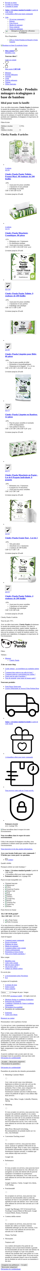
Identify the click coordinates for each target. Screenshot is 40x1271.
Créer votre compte (11, 963)
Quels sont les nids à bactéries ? (15, 676)
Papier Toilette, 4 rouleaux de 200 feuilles (19, 597)
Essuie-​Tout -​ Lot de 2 (21, 538)
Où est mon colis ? (11, 967)
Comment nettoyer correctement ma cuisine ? (20, 674)
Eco (6, 978)
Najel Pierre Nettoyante (13, 686)
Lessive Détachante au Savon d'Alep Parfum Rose (22, 688)
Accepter (4, 1061)
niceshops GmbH (16, 996)
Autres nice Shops (11, 1014)
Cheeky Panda (14, 660)
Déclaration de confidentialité (11, 1058)
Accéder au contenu (12, 4)
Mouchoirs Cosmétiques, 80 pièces (16, 234)
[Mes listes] (7, 63)
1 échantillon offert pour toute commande (19, 14)
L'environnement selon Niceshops (16, 976)
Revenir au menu (11, 2)
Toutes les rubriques (16, 29)
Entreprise (8, 1013)
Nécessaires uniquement (17, 1061)
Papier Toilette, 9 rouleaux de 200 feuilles (19, 294)
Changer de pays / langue (19, 992)
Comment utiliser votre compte (15, 948)
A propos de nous (11, 985)
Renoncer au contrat (7, 1018)
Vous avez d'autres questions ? (15, 954)
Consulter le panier (11, 6)
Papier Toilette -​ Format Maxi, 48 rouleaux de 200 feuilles (20, 176)
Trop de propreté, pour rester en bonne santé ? (20, 678)
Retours (12, 21)
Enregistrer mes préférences (10, 1265)
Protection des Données (13, 1001)
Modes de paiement (16, 25)
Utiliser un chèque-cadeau (14, 968)
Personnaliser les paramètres (11, 1064)
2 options (8, 168)
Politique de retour (11, 944)
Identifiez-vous (10, 53)
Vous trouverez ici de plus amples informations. (17, 849)
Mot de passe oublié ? (12, 965)
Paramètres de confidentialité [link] (14, 1009)
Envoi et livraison (11, 942)
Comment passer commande (14, 940)
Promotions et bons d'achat (14, 952)
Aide (6, 17)
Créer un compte (10, 60)
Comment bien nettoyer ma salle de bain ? (19, 672)
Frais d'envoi (13, 23)
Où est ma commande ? (17, 19)
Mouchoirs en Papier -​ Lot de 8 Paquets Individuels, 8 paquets (21, 477)
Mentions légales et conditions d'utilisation (19, 999)
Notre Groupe (10, 987)
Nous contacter (14, 27)
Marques (8, 658)
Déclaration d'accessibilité (14, 1007)
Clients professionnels (12, 950)
